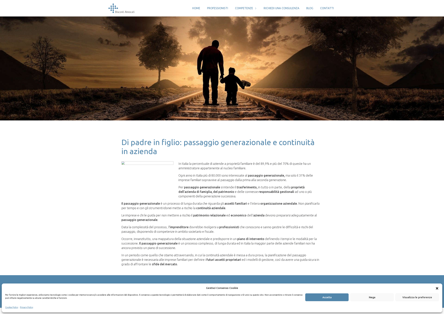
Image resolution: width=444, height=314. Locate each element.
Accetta (327, 297)
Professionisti (217, 8)
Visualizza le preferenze (417, 297)
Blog (309, 8)
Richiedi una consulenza (281, 8)
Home (196, 8)
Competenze (244, 8)
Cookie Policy (11, 307)
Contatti (327, 8)
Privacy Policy (26, 307)
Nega (372, 297)
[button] (437, 288)
